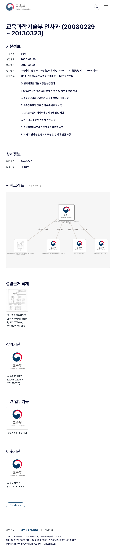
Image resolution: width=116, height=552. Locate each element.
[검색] (97, 7)
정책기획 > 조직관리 (17, 433)
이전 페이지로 (15, 505)
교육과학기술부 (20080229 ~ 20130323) (15, 380)
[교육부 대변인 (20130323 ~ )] (17, 468)
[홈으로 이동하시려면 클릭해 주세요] (20, 7)
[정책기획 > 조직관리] (17, 418)
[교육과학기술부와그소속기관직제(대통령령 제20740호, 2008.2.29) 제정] (17, 300)
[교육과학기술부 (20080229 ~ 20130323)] (17, 361)
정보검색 (10, 530)
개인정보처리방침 (29, 530)
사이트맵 (49, 530)
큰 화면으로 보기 (35, 186)
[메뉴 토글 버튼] (106, 7)
